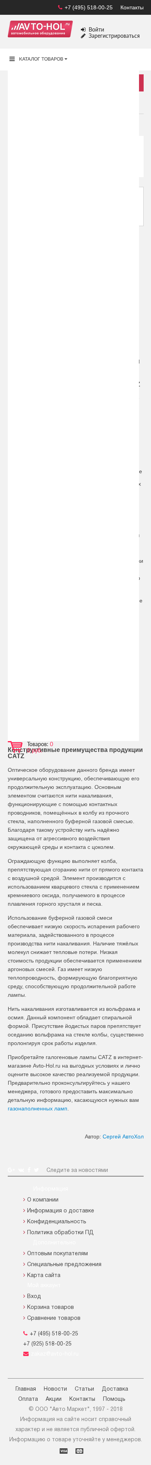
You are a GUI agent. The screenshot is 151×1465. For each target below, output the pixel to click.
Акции (54, 1399)
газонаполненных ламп (37, 1108)
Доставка (115, 1389)
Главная (25, 1389)
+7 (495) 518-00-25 (89, 7)
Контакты (132, 7)
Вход (34, 1296)
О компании (42, 1200)
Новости (55, 1389)
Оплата (28, 1399)
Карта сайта (43, 1275)
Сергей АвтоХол (123, 1136)
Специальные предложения (64, 1264)
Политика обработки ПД (60, 1232)
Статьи (84, 1389)
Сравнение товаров (54, 1318)
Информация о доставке (60, 1211)
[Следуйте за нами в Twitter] (37, 1170)
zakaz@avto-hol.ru (55, 1354)
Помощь (114, 1399)
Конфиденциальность (56, 1221)
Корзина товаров (50, 1307)
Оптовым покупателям (57, 1253)
